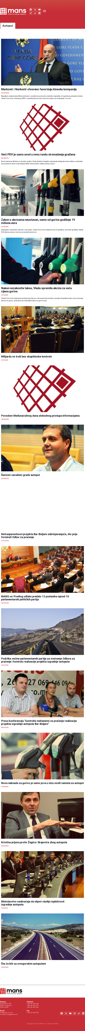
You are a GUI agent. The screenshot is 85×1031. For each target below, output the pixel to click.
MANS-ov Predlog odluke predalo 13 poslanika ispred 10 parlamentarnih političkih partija (35, 598)
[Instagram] (30, 13)
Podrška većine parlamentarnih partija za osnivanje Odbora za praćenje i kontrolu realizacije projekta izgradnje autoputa (38, 660)
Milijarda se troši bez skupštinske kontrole (26, 356)
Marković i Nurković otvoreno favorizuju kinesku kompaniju (39, 89)
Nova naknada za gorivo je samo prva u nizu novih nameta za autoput (42, 783)
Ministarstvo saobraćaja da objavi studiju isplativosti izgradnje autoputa (32, 903)
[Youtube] (39, 9)
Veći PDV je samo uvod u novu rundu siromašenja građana (38, 154)
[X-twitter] (35, 9)
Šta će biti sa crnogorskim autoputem (23, 963)
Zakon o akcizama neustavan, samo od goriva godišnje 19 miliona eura (38, 221)
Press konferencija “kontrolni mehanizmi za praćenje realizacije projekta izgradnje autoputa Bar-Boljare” (39, 722)
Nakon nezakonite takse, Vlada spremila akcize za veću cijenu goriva (36, 289)
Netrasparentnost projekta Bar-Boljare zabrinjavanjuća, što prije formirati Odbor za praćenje (39, 536)
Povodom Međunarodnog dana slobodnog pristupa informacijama (40, 415)
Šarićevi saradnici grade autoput (20, 475)
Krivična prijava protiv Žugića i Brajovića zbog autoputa (34, 842)
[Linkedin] (39, 13)
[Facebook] (30, 9)
